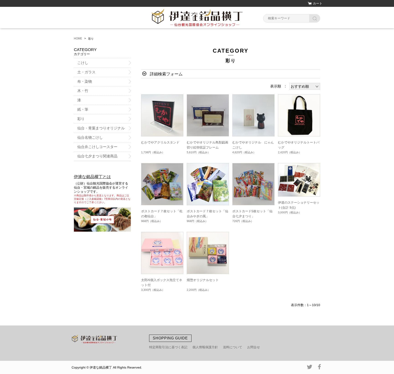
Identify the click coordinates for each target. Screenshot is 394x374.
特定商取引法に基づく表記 (168, 347)
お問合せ (253, 347)
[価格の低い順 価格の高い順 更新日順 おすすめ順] (304, 86)
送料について (232, 347)
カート (317, 3)
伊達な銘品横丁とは (92, 176)
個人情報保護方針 (205, 347)
